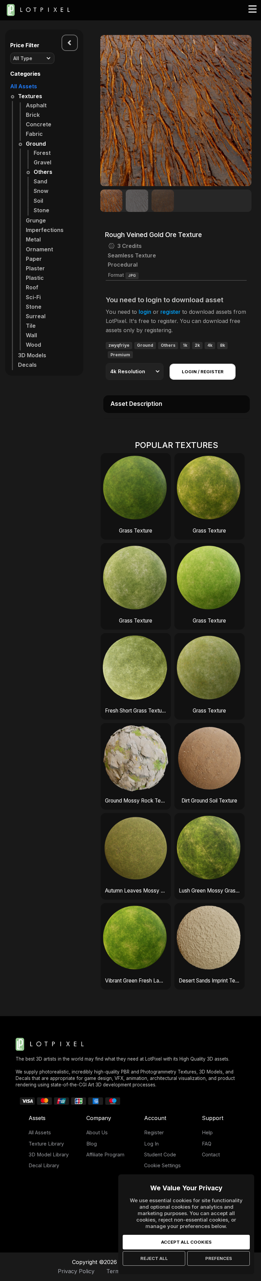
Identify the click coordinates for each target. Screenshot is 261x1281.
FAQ (206, 1144)
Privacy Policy (76, 1271)
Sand (40, 181)
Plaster (35, 268)
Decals (27, 364)
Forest (42, 152)
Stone (41, 210)
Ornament (39, 249)
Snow (41, 190)
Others (43, 171)
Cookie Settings (162, 1165)
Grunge (36, 220)
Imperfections (45, 230)
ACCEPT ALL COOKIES (186, 1242)
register (170, 311)
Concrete (38, 124)
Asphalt (36, 105)
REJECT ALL (154, 1258)
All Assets (23, 86)
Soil (38, 200)
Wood (33, 344)
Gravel (42, 162)
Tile (31, 325)
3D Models (32, 355)
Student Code (160, 1154)
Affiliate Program (105, 1154)
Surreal (36, 316)
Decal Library (44, 1165)
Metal (33, 239)
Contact (211, 1154)
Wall (31, 335)
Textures (30, 96)
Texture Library (46, 1144)
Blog (91, 1144)
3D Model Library (49, 1154)
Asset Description (136, 403)
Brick (33, 114)
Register (154, 1132)
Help (207, 1132)
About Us (97, 1132)
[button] (242, 110)
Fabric (34, 133)
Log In (151, 1144)
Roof (32, 287)
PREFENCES (218, 1258)
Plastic (35, 277)
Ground (36, 143)
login (145, 311)
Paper (34, 258)
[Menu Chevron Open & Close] (70, 43)
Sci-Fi (33, 297)
